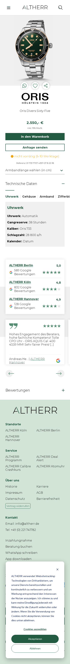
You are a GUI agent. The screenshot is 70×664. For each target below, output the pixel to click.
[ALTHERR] (35, 7)
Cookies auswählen (35, 629)
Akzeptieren (35, 638)
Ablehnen (35, 648)
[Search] (60, 7)
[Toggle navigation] (9, 7)
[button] (52, 7)
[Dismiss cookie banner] (57, 569)
